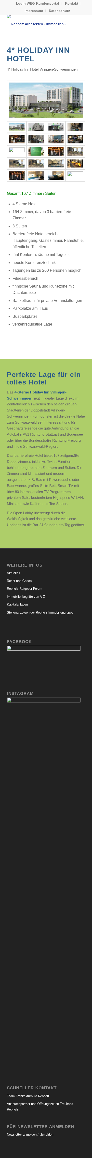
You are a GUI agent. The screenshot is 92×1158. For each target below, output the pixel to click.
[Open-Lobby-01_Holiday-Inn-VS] (75, 164)
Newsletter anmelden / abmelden (30, 1134)
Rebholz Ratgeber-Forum (24, 588)
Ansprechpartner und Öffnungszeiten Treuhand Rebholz (40, 1106)
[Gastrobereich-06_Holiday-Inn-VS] (16, 151)
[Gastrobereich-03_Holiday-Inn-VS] (36, 139)
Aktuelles (13, 573)
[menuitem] (37, 3)
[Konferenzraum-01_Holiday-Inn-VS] (75, 151)
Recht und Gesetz (20, 581)
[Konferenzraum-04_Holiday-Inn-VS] (56, 164)
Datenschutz (59, 11)
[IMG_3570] (75, 175)
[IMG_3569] (56, 151)
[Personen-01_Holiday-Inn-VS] (16, 175)
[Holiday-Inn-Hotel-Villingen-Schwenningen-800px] (46, 101)
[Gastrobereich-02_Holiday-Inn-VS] (16, 139)
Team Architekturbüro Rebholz (28, 1096)
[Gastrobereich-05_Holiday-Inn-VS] (75, 139)
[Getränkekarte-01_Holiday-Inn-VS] (36, 151)
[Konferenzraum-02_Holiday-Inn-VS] (16, 164)
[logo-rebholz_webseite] (38, 24)
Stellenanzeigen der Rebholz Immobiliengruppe (40, 612)
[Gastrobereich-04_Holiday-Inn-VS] (56, 139)
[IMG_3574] (36, 127)
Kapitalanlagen (17, 604)
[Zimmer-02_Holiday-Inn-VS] (36, 175)
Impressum (34, 11)
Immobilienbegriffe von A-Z (26, 596)
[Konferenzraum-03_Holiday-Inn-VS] (36, 164)
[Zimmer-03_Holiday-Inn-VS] (56, 175)
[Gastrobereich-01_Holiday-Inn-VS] (75, 127)
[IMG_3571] (56, 127)
